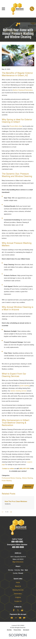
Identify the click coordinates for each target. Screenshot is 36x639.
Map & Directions (18, 562)
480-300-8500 (18, 547)
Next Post (28, 486)
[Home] (17, 8)
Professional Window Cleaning (11, 478)
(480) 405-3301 (24, 468)
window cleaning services (19, 391)
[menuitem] (9, 630)
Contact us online (8, 468)
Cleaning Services (18, 590)
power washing (24, 386)
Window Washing (27, 478)
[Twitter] (18, 610)
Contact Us (18, 601)
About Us (18, 586)
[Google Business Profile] (22, 610)
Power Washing (7, 480)
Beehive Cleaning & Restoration (23, 90)
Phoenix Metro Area (16, 126)
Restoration (18, 594)
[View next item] (11, 512)
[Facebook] (14, 610)
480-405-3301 (17, 541)
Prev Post (8, 486)
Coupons (18, 597)
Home (18, 582)
